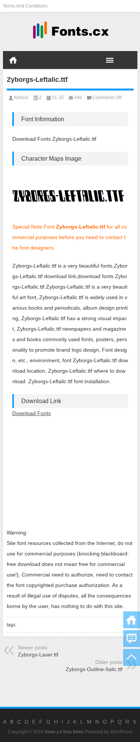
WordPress (121, 731)
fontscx (21, 97)
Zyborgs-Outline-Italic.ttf (94, 669)
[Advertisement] (70, 473)
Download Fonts (31, 413)
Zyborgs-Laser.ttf (38, 655)
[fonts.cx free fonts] (70, 32)
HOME (13, 60)
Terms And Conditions (25, 6)
